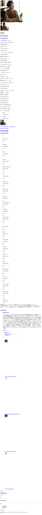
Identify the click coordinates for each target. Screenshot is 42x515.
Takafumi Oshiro (4, 38)
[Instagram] (7, 335)
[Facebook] (7, 332)
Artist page (4, 330)
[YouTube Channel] (8, 334)
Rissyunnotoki (4, 130)
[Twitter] (5, 333)
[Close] (0, 498)
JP (0, 497)
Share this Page (3, 492)
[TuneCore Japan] (3, 493)
